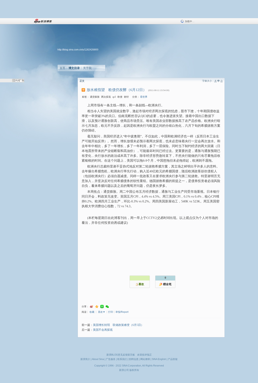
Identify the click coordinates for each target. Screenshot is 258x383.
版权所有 (134, 370)
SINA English (159, 359)
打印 (110, 312)
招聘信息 (133, 359)
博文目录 (74, 68)
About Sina (98, 359)
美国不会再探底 (103, 329)
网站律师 (145, 359)
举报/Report (121, 312)
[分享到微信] (107, 306)
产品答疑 (173, 359)
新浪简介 (85, 359)
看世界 (143, 96)
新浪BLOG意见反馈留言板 (120, 354)
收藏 (91, 312)
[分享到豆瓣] (102, 306)
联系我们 (122, 359)
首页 (62, 68)
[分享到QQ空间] (96, 306)
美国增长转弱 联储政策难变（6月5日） (118, 324)
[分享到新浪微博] (91, 306)
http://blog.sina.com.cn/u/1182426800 (77, 49)
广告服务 (110, 359)
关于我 (87, 68)
